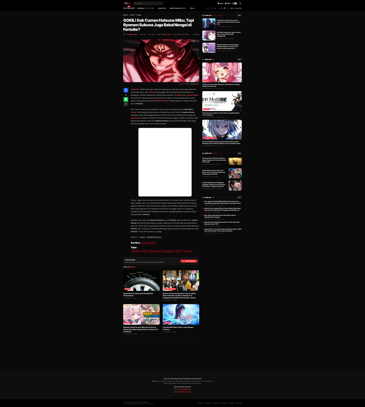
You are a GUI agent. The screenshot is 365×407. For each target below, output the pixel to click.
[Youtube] (218, 8)
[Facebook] (209, 8)
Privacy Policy (215, 403)
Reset (197, 34)
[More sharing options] (126, 104)
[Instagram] (206, 8)
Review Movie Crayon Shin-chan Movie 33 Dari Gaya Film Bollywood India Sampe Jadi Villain (213, 172)
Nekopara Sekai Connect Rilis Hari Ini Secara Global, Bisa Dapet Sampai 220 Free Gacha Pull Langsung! (140, 329)
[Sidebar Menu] (240, 3)
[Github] (224, 8)
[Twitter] (212, 8)
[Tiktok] (215, 8)
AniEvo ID (213, 15)
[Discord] (221, 8)
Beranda (125, 15)
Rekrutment (208, 403)
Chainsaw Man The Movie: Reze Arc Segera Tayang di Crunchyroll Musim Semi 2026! (214, 160)
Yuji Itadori (187, 251)
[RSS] (227, 8)
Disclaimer (231, 403)
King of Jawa (133, 34)
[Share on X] (126, 95)
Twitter (133, 112)
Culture (127, 322)
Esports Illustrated (148, 243)
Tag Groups (239, 403)
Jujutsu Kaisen (192, 95)
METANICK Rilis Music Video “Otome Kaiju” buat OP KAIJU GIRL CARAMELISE (229, 34)
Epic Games (135, 118)
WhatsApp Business (185, 392)
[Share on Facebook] (126, 90)
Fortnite (152, 92)
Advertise (200, 403)
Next (239, 15)
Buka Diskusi (190, 261)
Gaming (139, 15)
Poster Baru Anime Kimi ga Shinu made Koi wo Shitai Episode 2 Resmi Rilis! (228, 22)
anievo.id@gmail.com (184, 389)
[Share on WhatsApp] (126, 99)
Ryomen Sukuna (161, 101)
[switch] (234, 3)
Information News (170, 288)
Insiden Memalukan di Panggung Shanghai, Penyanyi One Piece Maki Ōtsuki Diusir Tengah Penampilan (213, 184)
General (132, 15)
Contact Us (224, 403)
